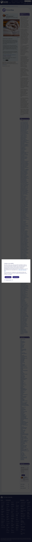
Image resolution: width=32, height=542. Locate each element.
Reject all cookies (16, 277)
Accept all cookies (8, 277)
